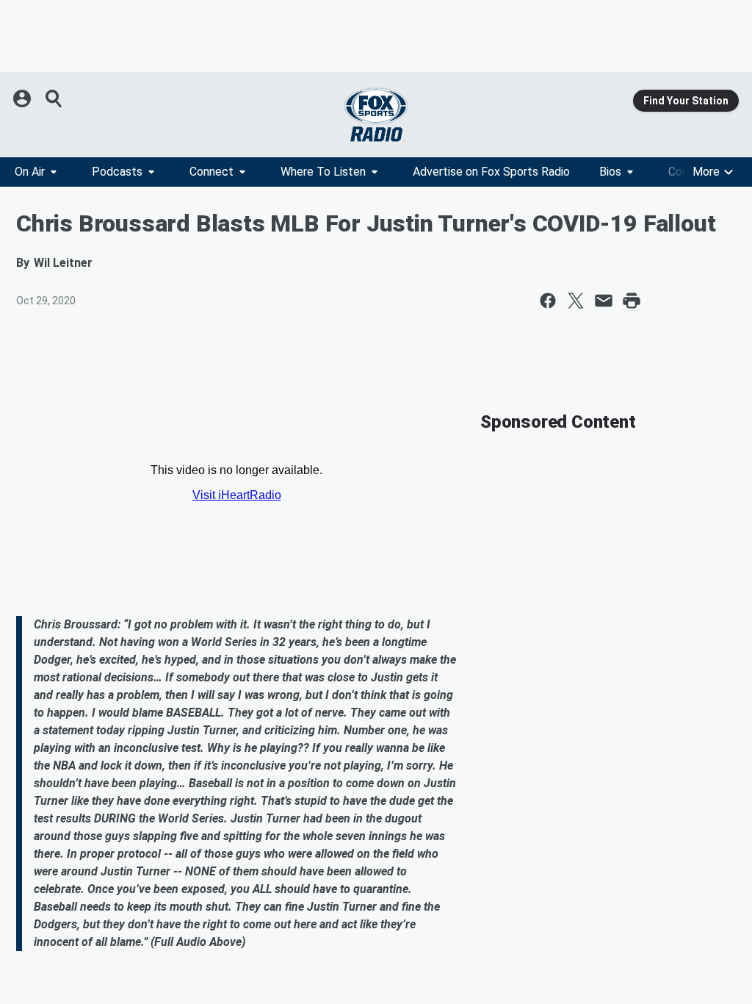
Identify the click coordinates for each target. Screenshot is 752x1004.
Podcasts (117, 172)
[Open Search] (54, 98)
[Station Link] (376, 114)
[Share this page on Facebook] (548, 300)
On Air (30, 172)
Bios (610, 172)
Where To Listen (323, 172)
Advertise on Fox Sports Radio (491, 172)
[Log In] (23, 98)
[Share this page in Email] (603, 300)
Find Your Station (685, 101)
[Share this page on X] (575, 300)
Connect (211, 172)
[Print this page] (631, 300)
